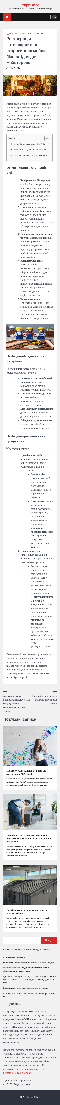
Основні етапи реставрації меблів (29, 144)
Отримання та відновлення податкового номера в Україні (29, 962)
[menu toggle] (15, 17)
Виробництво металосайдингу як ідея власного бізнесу (27, 911)
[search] (54, 17)
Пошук (49, 940)
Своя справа (19, 34)
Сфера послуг (36, 34)
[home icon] (7, 17)
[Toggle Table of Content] (45, 138)
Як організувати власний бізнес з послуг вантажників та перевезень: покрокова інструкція (29, 838)
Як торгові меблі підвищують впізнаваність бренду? (26, 987)
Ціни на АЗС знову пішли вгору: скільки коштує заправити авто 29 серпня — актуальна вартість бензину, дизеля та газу (29, 979)
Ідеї (8, 34)
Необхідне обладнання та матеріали (30, 149)
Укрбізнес (30, 4)
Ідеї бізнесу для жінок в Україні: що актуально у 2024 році (26, 772)
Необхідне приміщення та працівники (31, 154)
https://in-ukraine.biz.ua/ (17, 1072)
